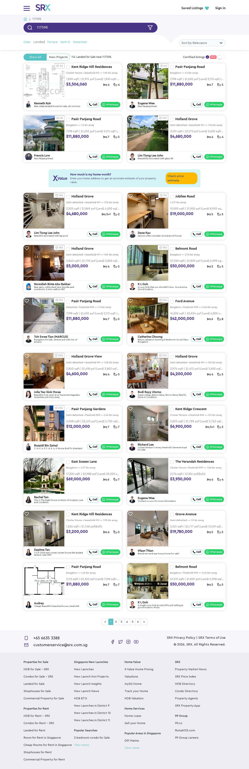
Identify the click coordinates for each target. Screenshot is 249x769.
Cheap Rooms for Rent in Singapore (48, 745)
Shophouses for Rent (38, 752)
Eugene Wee (146, 103)
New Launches (84, 669)
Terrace (52, 42)
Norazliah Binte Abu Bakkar (52, 284)
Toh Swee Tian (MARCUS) (51, 336)
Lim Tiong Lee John (150, 155)
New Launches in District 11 (92, 720)
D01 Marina (131, 740)
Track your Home (136, 691)
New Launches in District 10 (92, 713)
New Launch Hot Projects (91, 676)
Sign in (220, 8)
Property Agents (186, 698)
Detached (80, 42)
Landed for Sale (34, 683)
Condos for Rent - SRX (39, 723)
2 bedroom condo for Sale (92, 737)
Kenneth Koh (42, 103)
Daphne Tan (42, 549)
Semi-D (65, 42)
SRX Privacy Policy (181, 637)
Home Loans (132, 715)
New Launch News (86, 691)
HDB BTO (80, 698)
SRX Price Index (185, 676)
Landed (39, 41)
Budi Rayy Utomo (149, 392)
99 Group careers (187, 737)
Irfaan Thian (145, 550)
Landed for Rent (34, 730)
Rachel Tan (41, 497)
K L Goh (143, 284)
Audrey (39, 603)
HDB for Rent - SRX (37, 715)
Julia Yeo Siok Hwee (47, 392)
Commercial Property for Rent (44, 759)
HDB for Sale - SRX (36, 669)
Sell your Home (134, 723)
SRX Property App (187, 705)
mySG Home (133, 683)
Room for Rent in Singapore (42, 737)
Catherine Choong (150, 336)
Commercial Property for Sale (44, 698)
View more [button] (81, 745)
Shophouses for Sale (37, 691)
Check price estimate (176, 178)
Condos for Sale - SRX (38, 676)
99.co (178, 723)
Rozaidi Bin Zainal (46, 445)
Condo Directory (186, 691)
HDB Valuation (133, 698)
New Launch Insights (88, 683)
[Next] (144, 622)
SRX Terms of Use (211, 637)
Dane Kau (144, 232)
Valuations (131, 676)
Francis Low (42, 155)
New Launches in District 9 (92, 705)
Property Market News (191, 669)
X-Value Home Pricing (138, 669)
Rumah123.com (185, 730)
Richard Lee (146, 444)
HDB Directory (185, 683)
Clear (27, 42)
